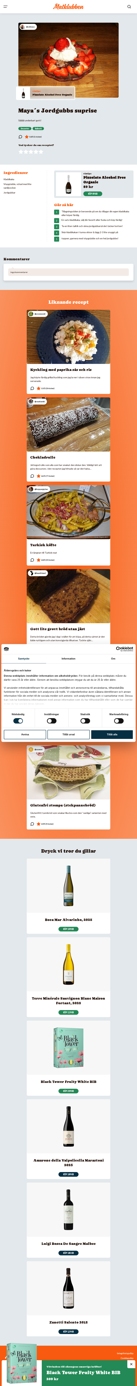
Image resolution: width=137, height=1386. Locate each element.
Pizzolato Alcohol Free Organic (52, 94)
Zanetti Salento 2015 (68, 1322)
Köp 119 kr (68, 1012)
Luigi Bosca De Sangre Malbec (68, 1244)
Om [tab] (113, 658)
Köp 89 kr (93, 193)
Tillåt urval (68, 734)
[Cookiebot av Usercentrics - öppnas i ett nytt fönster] (118, 649)
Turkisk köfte (43, 545)
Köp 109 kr (68, 929)
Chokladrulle (42, 457)
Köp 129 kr (68, 1331)
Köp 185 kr (68, 1253)
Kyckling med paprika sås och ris (61, 370)
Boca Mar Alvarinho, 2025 (68, 920)
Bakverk (38, 128)
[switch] (51, 720)
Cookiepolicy (127, 1358)
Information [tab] (68, 658)
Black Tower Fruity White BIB (68, 1082)
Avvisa (25, 734)
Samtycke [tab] (24, 658)
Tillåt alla (112, 734)
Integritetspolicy (125, 1353)
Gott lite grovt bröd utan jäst (57, 629)
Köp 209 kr (68, 1091)
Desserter (25, 128)
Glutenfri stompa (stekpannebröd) (63, 805)
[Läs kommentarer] (20, 137)
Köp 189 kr (68, 1174)
